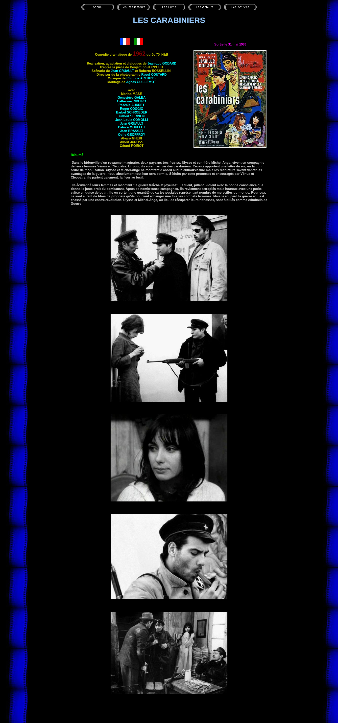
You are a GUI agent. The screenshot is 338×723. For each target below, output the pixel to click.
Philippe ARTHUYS (141, 78)
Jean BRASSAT (131, 131)
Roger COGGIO (131, 109)
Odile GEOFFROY (131, 134)
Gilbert (132, 116)
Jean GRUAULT (122, 71)
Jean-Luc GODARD (161, 63)
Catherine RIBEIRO (131, 101)
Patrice (131, 127)
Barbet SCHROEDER (131, 112)
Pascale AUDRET (132, 105)
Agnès (141, 82)
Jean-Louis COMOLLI (131, 120)
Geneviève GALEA (131, 97)
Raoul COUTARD (154, 74)
